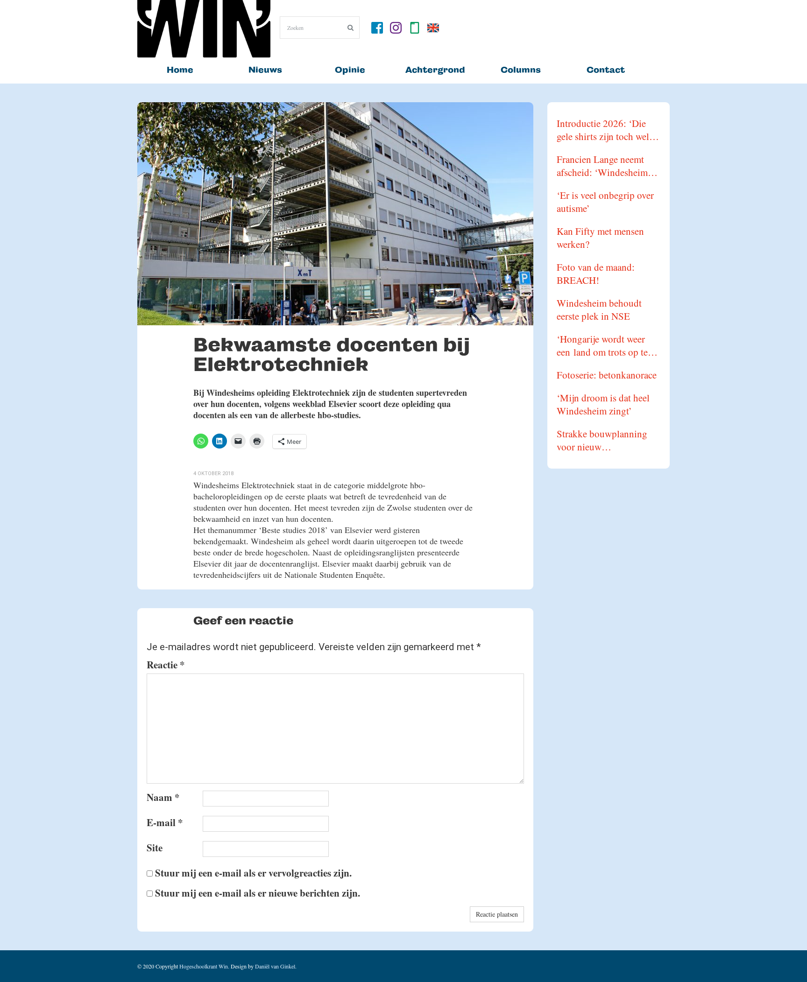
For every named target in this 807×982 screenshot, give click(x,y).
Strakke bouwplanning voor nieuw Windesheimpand (602, 440)
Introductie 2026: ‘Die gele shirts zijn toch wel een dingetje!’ (603, 130)
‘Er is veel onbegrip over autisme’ (605, 202)
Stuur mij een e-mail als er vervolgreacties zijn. (253, 872)
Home (180, 70)
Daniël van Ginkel (275, 966)
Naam (163, 797)
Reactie (166, 664)
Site (155, 847)
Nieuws (265, 70)
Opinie (350, 70)
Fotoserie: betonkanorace (607, 374)
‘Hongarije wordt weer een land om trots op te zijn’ (602, 345)
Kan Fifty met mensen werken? (600, 237)
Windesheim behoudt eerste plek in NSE (599, 309)
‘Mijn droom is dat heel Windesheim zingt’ (603, 404)
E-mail (165, 822)
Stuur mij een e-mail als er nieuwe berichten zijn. (257, 892)
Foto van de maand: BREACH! (596, 273)
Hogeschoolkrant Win (203, 966)
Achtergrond (435, 70)
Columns (521, 70)
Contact (606, 70)
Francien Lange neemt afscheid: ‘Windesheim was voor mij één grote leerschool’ (602, 166)
